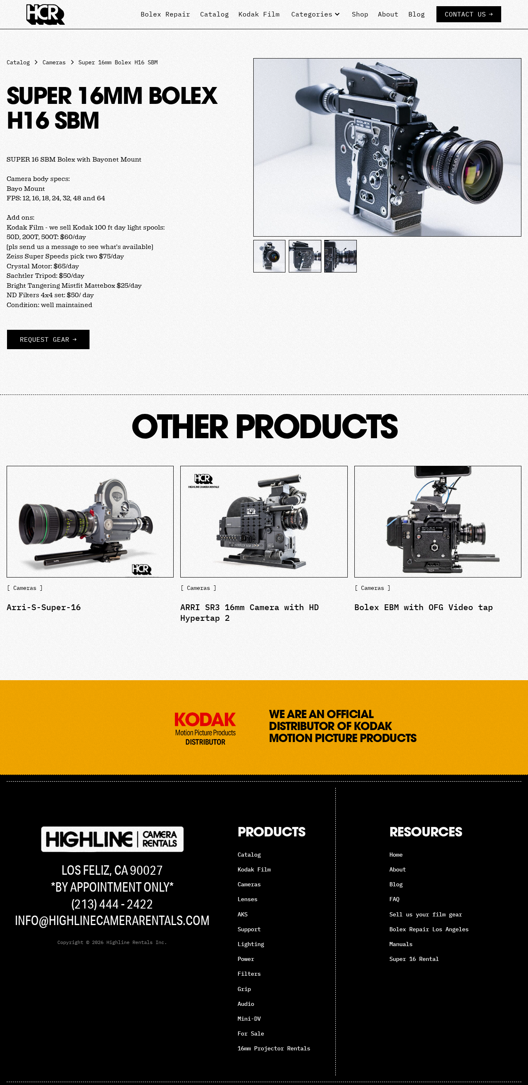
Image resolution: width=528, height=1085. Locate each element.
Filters (249, 973)
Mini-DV (249, 1018)
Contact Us (469, 14)
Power (246, 959)
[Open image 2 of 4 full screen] (269, 256)
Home (396, 854)
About (388, 14)
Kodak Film (259, 14)
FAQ (394, 899)
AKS (243, 914)
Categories (311, 14)
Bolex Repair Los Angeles (429, 929)
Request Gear (48, 339)
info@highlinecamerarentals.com (112, 920)
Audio (246, 1004)
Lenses (247, 899)
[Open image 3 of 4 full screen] (305, 256)
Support (249, 929)
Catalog (214, 14)
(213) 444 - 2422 (112, 903)
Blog (416, 14)
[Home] (45, 14)
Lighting (251, 944)
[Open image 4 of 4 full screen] (340, 256)
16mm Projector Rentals (274, 1048)
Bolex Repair (165, 14)
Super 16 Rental (414, 959)
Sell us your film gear (425, 914)
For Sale (251, 1033)
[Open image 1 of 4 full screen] (387, 147)
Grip (244, 989)
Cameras (249, 884)
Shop (360, 14)
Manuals (400, 944)
